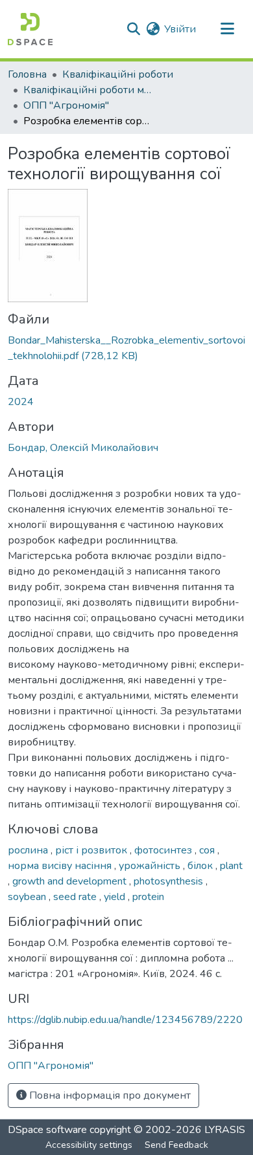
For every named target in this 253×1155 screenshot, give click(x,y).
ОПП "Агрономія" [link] (66, 105)
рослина (29, 850)
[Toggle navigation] (227, 29)
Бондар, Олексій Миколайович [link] (83, 448)
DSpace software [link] (47, 1130)
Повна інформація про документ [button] (109, 1095)
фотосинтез (164, 850)
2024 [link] (21, 402)
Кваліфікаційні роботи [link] (117, 74)
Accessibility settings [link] (88, 1145)
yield (116, 897)
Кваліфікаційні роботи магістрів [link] (88, 90)
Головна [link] (27, 74)
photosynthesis (170, 881)
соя (208, 850)
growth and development (70, 881)
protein (148, 897)
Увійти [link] (180, 29)
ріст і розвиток (92, 850)
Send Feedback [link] (176, 1145)
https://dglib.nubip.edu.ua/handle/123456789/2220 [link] (125, 1020)
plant (231, 866)
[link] (126, 348)
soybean (28, 897)
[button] (30, 29)
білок (201, 866)
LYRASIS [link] (224, 1130)
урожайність (151, 866)
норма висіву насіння (61, 866)
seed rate (76, 897)
